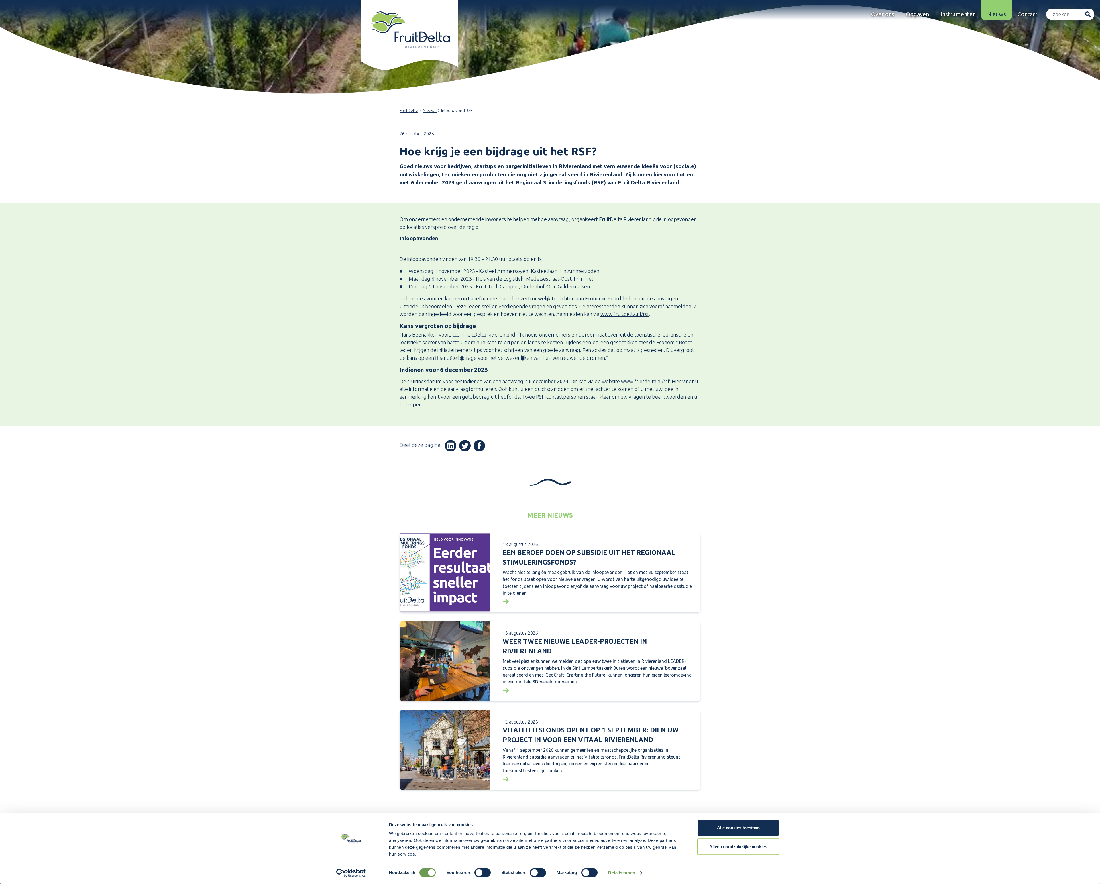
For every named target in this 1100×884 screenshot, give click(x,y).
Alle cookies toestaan (738, 827)
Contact (1027, 14)
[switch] (482, 872)
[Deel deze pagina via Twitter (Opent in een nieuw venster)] (465, 446)
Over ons (882, 14)
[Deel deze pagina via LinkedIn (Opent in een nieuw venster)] (450, 446)
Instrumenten (958, 14)
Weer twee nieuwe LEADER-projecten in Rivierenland (575, 646)
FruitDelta (409, 110)
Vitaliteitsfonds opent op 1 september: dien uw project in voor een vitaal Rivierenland (591, 735)
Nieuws (996, 14)
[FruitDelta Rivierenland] (410, 29)
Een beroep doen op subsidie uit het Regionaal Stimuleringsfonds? (589, 557)
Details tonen (621, 872)
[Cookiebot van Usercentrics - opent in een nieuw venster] (351, 873)
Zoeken (1087, 14)
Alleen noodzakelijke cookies (738, 846)
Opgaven (917, 14)
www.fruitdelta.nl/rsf (624, 314)
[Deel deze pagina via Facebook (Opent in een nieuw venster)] (479, 446)
